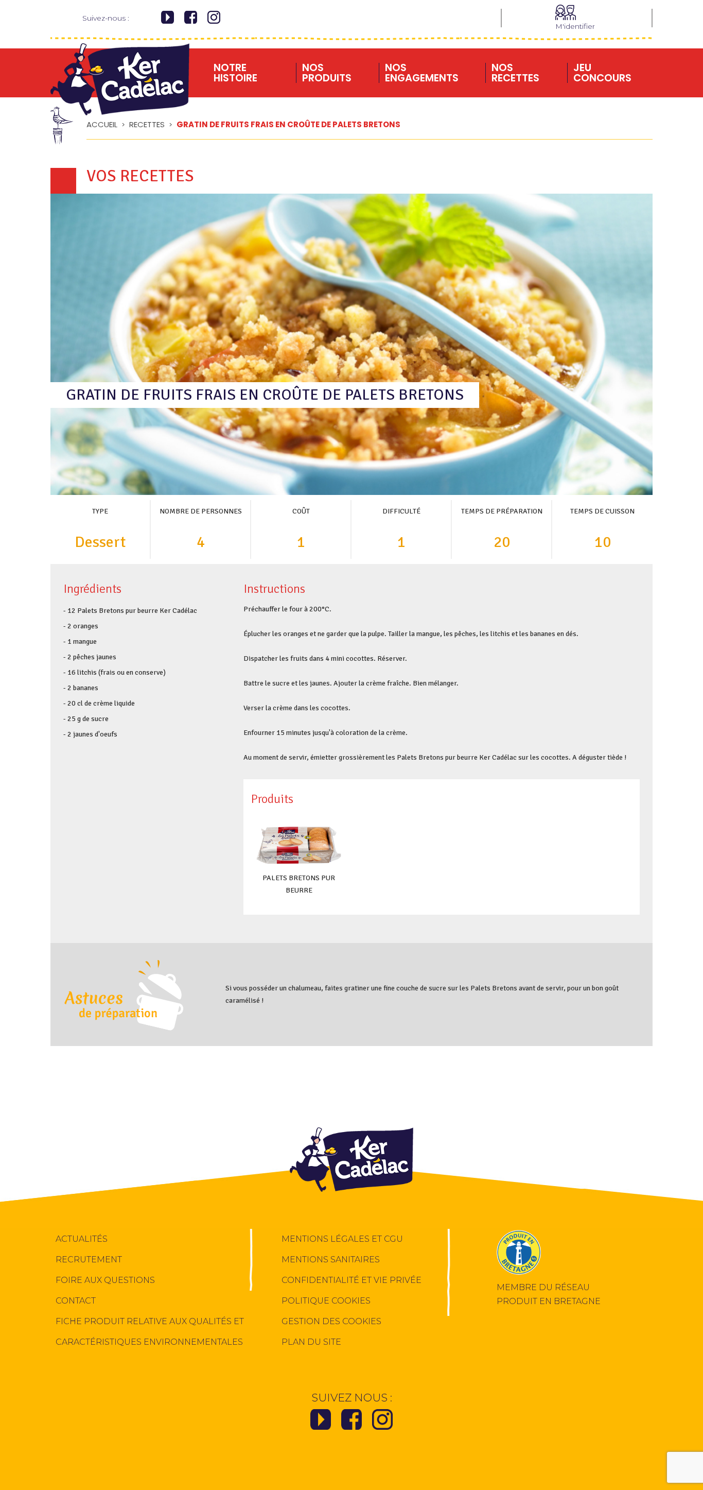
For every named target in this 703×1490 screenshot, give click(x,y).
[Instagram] (213, 19)
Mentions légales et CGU (342, 1239)
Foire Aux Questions (105, 1280)
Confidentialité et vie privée (351, 1280)
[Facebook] (190, 19)
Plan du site (311, 1342)
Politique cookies (326, 1301)
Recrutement (89, 1259)
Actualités (82, 1239)
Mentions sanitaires (331, 1259)
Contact (76, 1301)
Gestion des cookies (331, 1321)
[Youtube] (167, 19)
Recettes (147, 124)
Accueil (101, 124)
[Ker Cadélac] (119, 69)
